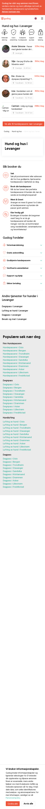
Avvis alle (28, 803)
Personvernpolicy (13, 798)
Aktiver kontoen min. (11, 11)
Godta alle (13, 803)
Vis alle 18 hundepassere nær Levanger (23, 124)
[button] (22, 245)
